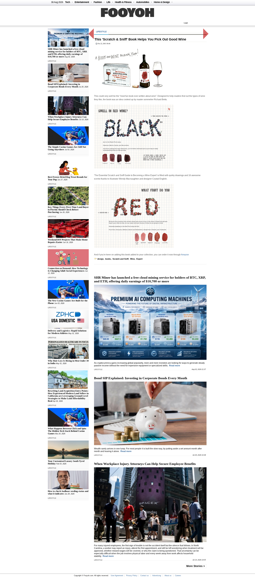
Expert (139, 259)
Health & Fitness (123, 2)
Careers (178, 576)
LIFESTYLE (52, 61)
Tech (67, 2)
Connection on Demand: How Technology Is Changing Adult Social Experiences (68, 269)
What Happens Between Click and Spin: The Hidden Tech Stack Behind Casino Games (67, 431)
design (100, 259)
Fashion (98, 2)
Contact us (144, 576)
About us (168, 576)
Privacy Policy (131, 576)
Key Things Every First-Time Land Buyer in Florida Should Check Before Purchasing (68, 209)
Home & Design (162, 2)
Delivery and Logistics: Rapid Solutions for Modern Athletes (67, 332)
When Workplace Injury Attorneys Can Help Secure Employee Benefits (67, 118)
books (108, 259)
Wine (132, 259)
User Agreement (117, 576)
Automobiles (142, 2)
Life (108, 2)
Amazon (185, 254)
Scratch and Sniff (120, 259)
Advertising (156, 576)
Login (186, 23)
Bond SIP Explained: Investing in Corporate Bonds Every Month (64, 85)
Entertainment (82, 2)
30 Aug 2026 (57, 2)
